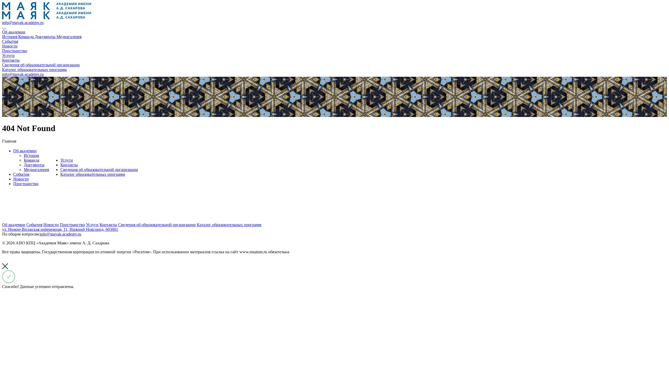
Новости (21, 179)
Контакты (69, 165)
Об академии (25, 151)
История (31, 155)
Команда (31, 160)
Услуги (66, 160)
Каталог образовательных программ (92, 174)
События (21, 174)
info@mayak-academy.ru (23, 22)
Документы (34, 165)
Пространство (25, 183)
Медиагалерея (36, 169)
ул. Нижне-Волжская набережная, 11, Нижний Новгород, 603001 (60, 229)
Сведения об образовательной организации (99, 169)
